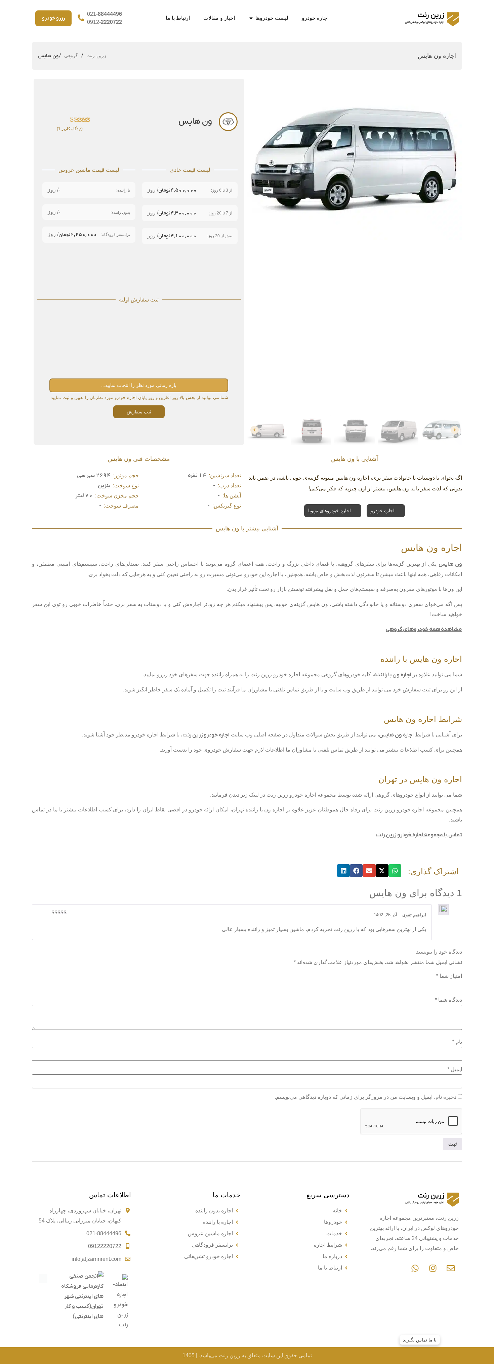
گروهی (71, 55)
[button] (394, 870)
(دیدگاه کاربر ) (70, 128)
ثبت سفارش (139, 411)
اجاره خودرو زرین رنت (206, 735)
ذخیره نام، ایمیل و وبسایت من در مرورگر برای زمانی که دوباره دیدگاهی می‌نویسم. (365, 1097)
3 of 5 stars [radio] (439, 985)
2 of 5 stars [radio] (449, 985)
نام (457, 1042)
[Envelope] (451, 1268)
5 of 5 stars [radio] (420, 985)
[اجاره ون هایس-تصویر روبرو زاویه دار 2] (354, 159)
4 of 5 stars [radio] (430, 985)
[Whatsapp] (415, 1268)
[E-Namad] (119, 1328)
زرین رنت (96, 55)
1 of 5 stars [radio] (458, 985)
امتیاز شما (449, 976)
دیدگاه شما (448, 1000)
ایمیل (454, 1069)
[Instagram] (433, 1268)
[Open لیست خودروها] (251, 18)
